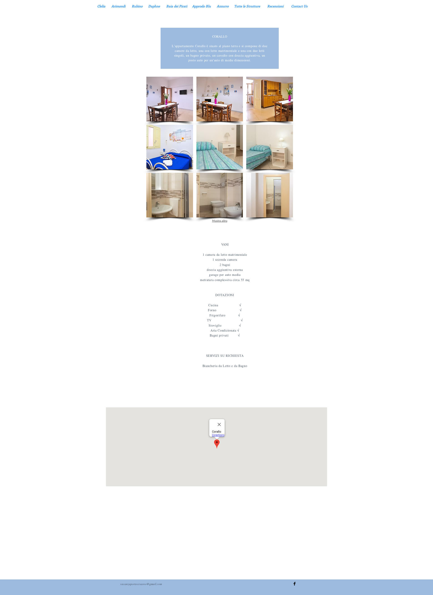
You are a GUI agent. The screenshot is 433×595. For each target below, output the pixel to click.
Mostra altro (219, 220)
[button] (169, 99)
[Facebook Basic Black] (294, 584)
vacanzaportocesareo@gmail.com (141, 584)
